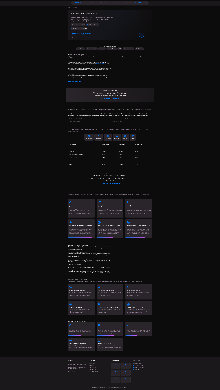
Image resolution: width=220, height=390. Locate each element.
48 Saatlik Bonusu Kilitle (141, 2)
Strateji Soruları (129, 2)
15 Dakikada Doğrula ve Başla (75, 81)
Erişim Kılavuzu (121, 2)
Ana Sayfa (70, 7)
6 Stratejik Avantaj (111, 48)
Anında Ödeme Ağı (112, 2)
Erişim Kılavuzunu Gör (86, 33)
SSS (120, 48)
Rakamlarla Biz (103, 2)
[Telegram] (74, 371)
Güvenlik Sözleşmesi (128, 48)
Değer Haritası (95, 2)
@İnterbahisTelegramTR (101, 63)
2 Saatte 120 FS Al (75, 33)
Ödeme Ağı (102, 48)
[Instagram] (70, 371)
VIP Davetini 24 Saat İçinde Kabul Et (110, 183)
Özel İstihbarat (139, 48)
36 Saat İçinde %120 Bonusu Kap (110, 98)
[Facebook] (72, 371)
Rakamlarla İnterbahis (91, 48)
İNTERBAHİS (77, 3)
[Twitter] (68, 371)
